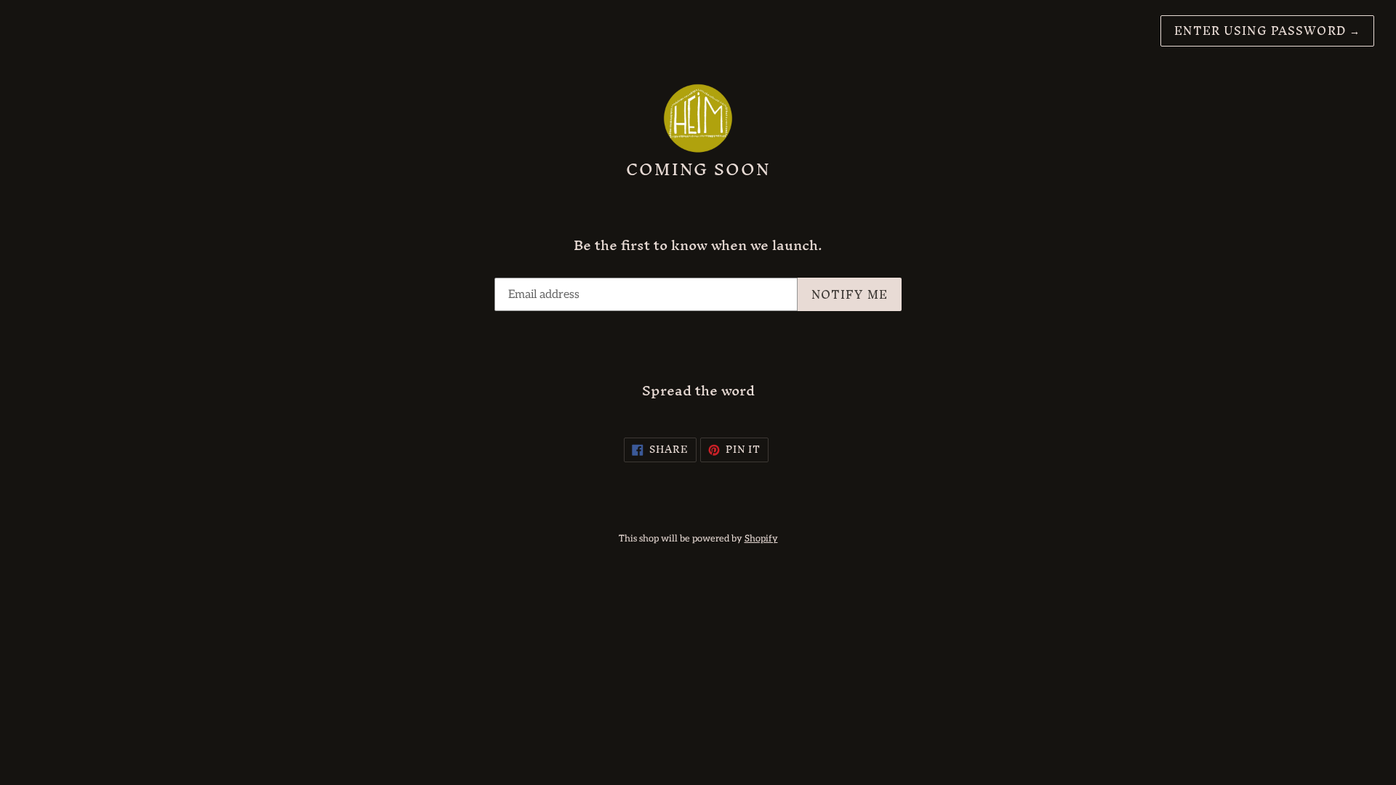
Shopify (761, 538)
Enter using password (1267, 30)
